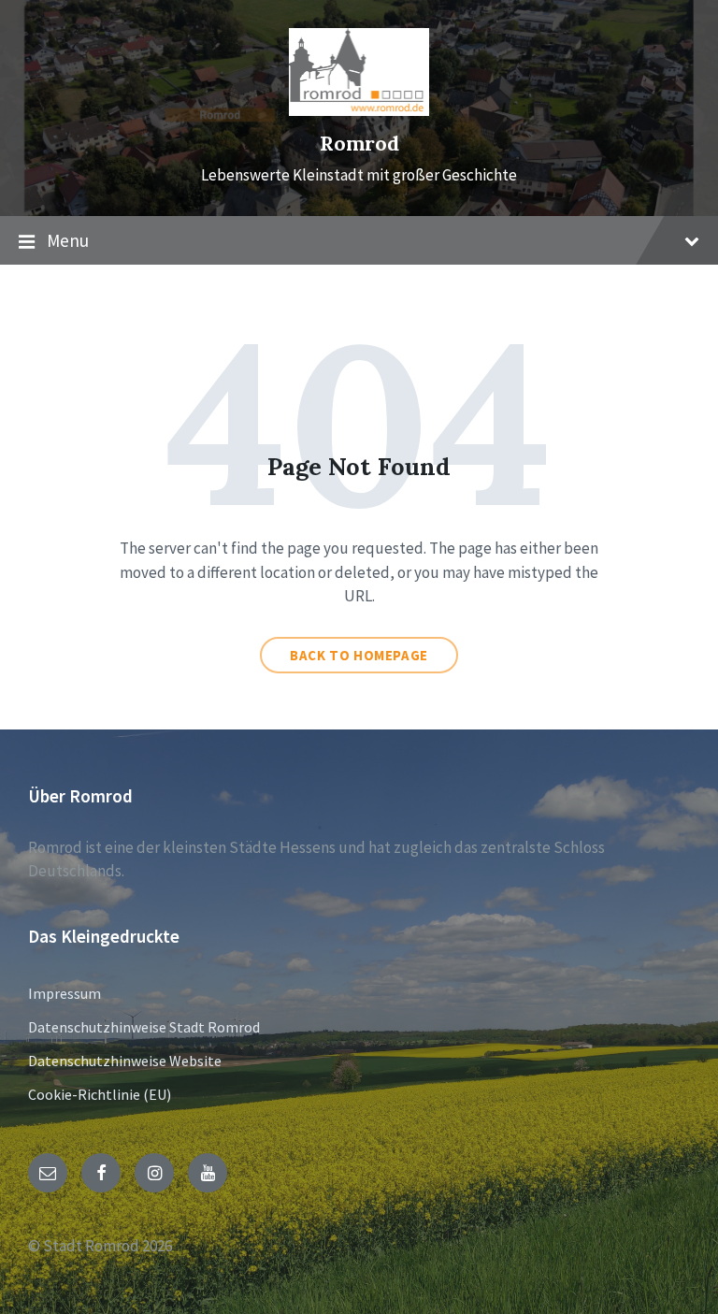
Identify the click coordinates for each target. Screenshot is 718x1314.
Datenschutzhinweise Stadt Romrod (144, 1027)
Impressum (64, 993)
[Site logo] (359, 110)
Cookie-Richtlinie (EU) (99, 1094)
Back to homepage (359, 655)
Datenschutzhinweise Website (125, 1060)
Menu (68, 240)
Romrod (359, 143)
